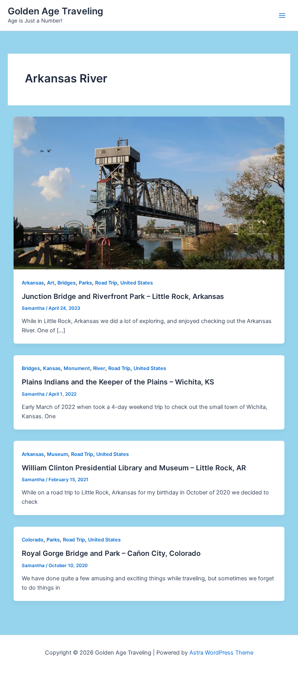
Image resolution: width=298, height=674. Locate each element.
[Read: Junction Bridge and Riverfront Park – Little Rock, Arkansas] (149, 192)
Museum (57, 454)
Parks (85, 283)
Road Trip (106, 283)
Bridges (66, 283)
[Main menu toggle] (282, 15)
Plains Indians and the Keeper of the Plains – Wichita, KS (118, 381)
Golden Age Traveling (55, 11)
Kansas (52, 368)
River (99, 368)
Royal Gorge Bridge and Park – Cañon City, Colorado (111, 553)
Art (50, 283)
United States (136, 283)
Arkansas (33, 283)
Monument (77, 368)
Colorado (32, 540)
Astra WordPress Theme (221, 652)
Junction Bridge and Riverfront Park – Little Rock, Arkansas (123, 296)
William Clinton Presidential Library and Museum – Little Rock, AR (134, 467)
